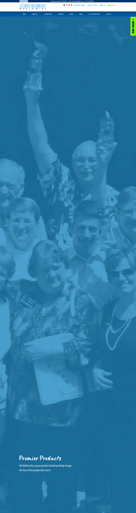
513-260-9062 (90, 1)
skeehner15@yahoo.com (78, 1)
